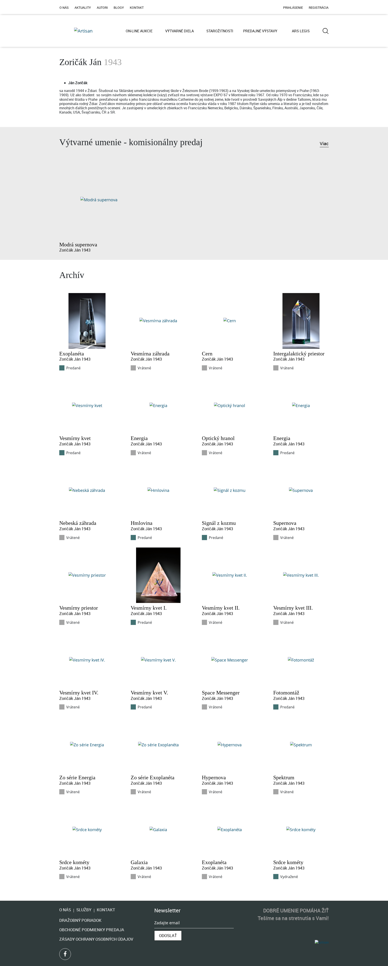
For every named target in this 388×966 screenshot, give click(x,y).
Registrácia (318, 7)
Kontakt (106, 910)
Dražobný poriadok (80, 920)
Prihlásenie (293, 7)
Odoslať (168, 935)
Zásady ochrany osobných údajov (96, 939)
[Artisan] (83, 31)
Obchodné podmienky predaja (91, 929)
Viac (324, 143)
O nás (65, 910)
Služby (83, 910)
